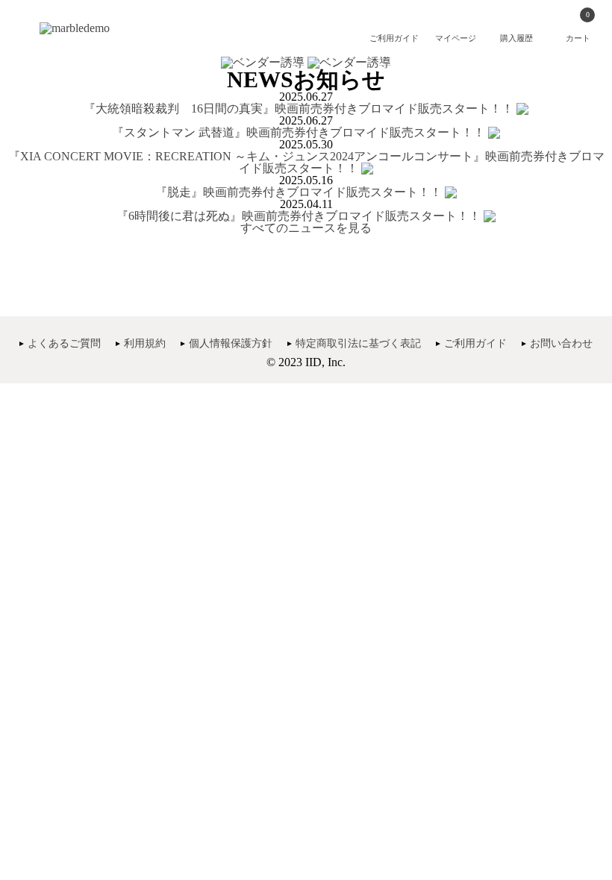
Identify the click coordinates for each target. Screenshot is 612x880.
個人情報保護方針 (230, 343)
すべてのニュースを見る (306, 227)
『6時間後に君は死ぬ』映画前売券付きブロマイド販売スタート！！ (300, 216)
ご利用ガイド (475, 343)
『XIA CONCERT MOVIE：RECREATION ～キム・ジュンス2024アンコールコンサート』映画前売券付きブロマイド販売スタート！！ (306, 162)
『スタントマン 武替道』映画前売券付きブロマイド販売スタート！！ (298, 132)
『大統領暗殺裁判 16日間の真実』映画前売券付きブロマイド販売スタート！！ (298, 108)
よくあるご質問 (64, 343)
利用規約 (145, 343)
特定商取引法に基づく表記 (358, 343)
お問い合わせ (561, 343)
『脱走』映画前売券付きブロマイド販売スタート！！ (298, 192)
